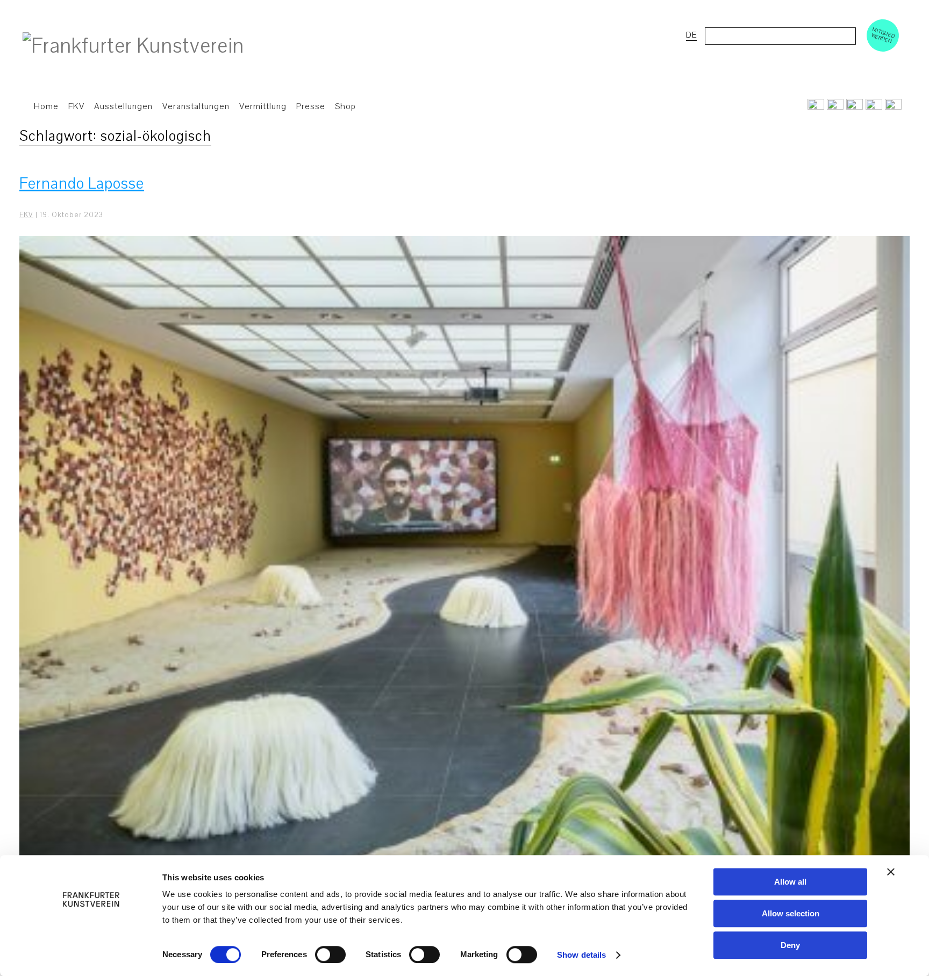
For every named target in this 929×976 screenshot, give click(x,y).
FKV (26, 215)
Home (46, 106)
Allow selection (790, 913)
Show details (581, 954)
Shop (345, 106)
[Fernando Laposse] (464, 569)
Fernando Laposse (81, 183)
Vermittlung (263, 106)
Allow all (790, 881)
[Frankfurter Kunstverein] (133, 46)
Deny (790, 945)
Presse (310, 106)
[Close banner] (891, 871)
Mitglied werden (883, 35)
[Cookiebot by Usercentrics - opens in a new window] (91, 955)
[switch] (330, 954)
